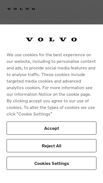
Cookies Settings (51, 163)
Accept (51, 128)
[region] (51, 103)
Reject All (51, 145)
